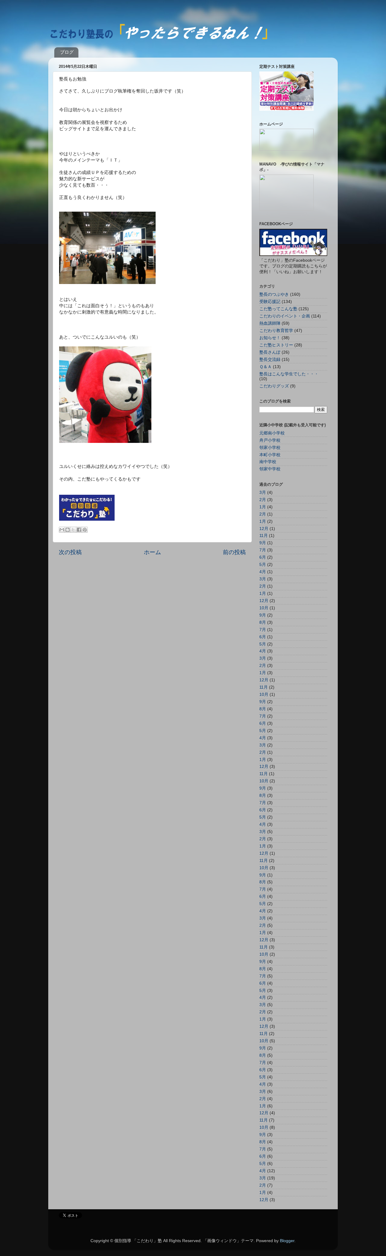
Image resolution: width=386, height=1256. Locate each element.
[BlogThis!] (68, 530)
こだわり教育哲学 (276, 330)
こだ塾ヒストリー (276, 345)
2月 (262, 499)
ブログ (67, 52)
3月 (262, 492)
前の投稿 (234, 552)
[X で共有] (73, 530)
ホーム (152, 552)
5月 (262, 564)
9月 (262, 543)
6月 (262, 557)
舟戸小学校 (269, 440)
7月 (262, 550)
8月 (262, 622)
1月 (262, 507)
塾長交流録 (269, 359)
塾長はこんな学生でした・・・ (288, 374)
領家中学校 (269, 469)
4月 (262, 572)
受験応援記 (269, 301)
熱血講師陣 (269, 323)
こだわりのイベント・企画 (284, 316)
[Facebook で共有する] (79, 530)
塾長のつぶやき (274, 294)
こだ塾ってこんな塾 (278, 309)
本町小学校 (269, 455)
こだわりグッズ (274, 386)
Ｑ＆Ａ (265, 366)
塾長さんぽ (269, 352)
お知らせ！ (269, 338)
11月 (263, 535)
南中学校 (267, 461)
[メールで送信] (62, 530)
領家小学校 (269, 447)
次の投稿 (70, 552)
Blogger (287, 1241)
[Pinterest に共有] (85, 530)
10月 (263, 608)
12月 (263, 528)
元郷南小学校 (272, 433)
